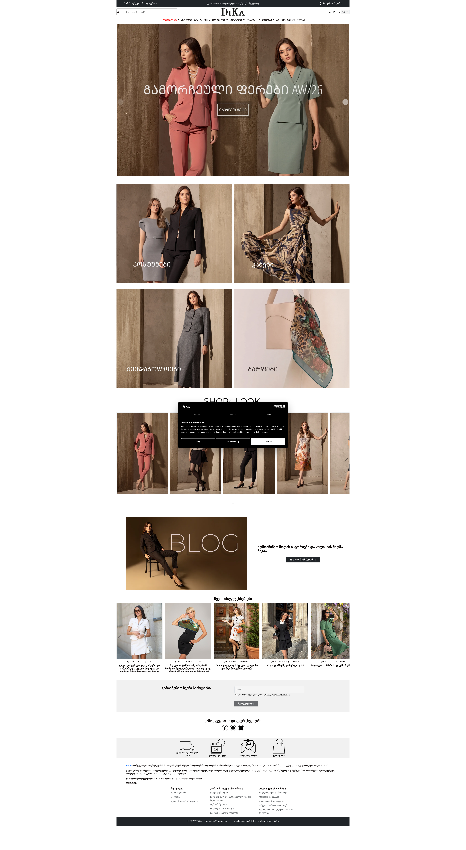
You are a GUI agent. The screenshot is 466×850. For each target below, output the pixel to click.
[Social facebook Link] (225, 728)
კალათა (175, 797)
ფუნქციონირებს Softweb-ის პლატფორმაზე (256, 821)
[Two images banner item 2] (292, 233)
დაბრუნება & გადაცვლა (271, 801)
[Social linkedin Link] (241, 728)
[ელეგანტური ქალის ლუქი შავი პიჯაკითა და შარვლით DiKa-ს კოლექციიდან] (249, 458)
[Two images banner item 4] (292, 338)
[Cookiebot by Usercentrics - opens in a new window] (274, 406)
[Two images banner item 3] (174, 338)
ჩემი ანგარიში (178, 792)
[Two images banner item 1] (174, 233)
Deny (198, 442)
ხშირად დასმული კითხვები (224, 813)
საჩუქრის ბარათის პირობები (273, 805)
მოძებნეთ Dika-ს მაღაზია (223, 808)
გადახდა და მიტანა (269, 797)
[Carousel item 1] (233, 100)
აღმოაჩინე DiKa (218, 804)
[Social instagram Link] (233, 728)
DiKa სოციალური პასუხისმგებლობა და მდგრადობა (230, 799)
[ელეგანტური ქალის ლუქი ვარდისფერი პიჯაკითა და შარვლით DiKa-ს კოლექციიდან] (142, 458)
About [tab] (269, 414)
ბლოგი (301, 19)
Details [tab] (233, 414)
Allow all (268, 442)
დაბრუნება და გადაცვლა (184, 801)
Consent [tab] (196, 414)
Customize (231, 442)
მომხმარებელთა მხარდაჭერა (139, 3)
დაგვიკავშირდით (219, 792)
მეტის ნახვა (131, 783)
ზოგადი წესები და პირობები (278, 695)
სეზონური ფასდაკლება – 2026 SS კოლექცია (276, 811)
